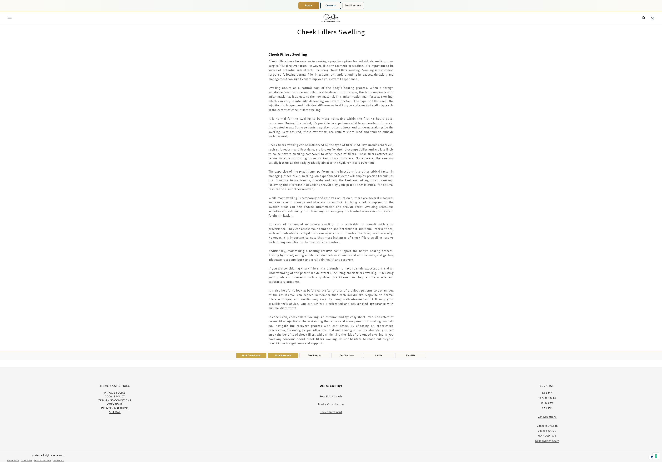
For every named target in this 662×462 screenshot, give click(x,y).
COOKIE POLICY (115, 396)
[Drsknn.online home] (331, 18)
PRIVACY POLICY (115, 392)
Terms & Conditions (42, 460)
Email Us (410, 355)
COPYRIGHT (115, 404)
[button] (10, 18)
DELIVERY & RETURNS (114, 408)
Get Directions (353, 5)
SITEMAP (115, 412)
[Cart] (652, 18)
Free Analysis (315, 355)
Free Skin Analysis (331, 396)
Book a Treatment (331, 412)
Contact (330, 5)
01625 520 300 (547, 431)
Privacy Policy (13, 460)
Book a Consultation (331, 404)
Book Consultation (251, 355)
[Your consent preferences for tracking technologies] (656, 456)
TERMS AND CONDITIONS (114, 400)
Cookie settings (58, 460)
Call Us (378, 355)
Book (308, 5)
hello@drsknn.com (547, 441)
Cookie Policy (26, 460)
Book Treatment (283, 355)
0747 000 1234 (547, 436)
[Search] (643, 18)
